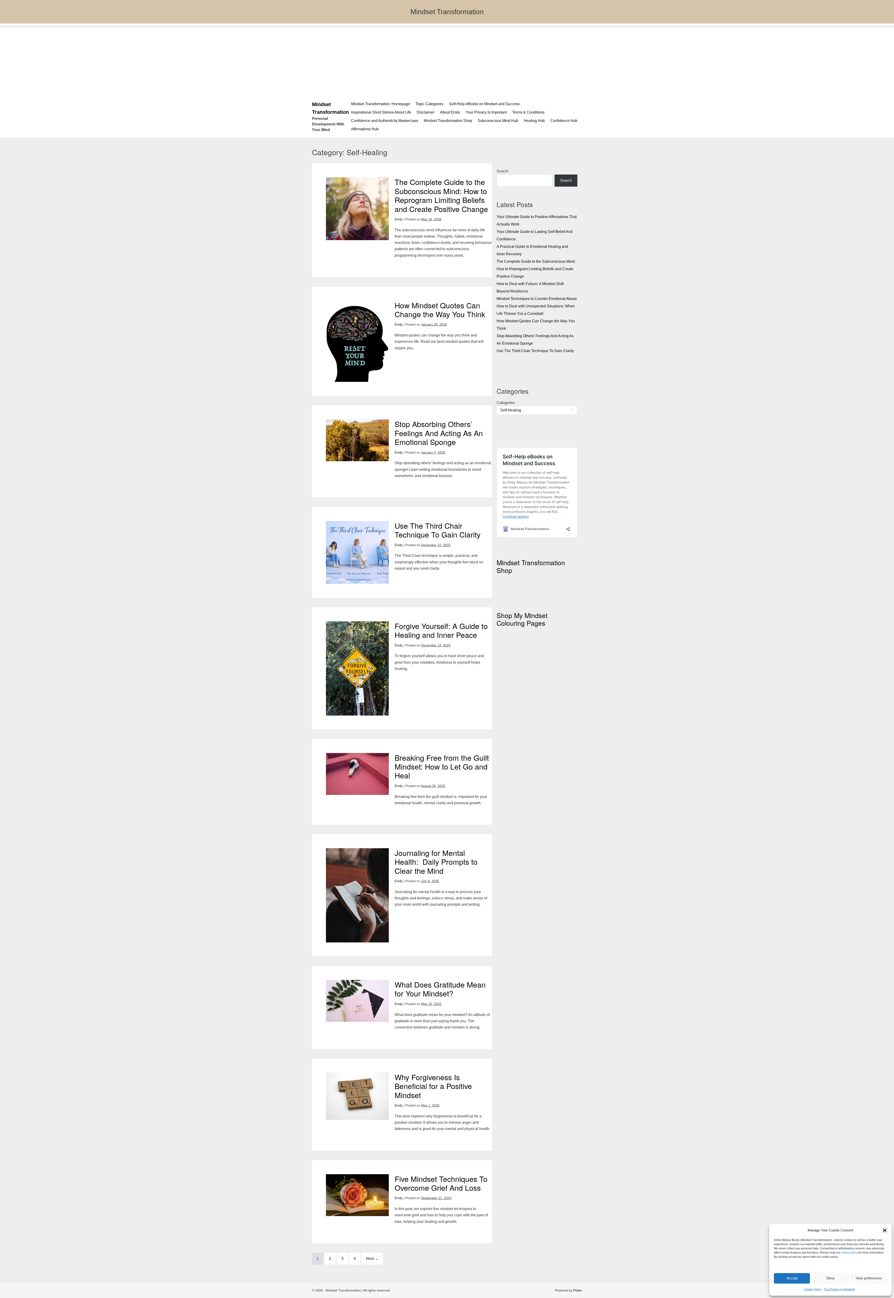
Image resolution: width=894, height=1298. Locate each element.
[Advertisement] (447, 60)
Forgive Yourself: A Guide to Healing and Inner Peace (441, 630)
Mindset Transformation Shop (448, 121)
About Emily (450, 112)
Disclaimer (425, 112)
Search (502, 171)
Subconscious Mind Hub (498, 121)
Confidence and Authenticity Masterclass (384, 121)
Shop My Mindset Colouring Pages (522, 619)
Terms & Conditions (528, 112)
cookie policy (849, 1252)
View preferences (869, 1278)
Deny (830, 1278)
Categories (506, 403)
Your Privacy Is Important (839, 1289)
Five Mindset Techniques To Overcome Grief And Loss (441, 1183)
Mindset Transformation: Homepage (380, 104)
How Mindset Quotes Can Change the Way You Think (440, 309)
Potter (577, 1290)
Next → (372, 1259)
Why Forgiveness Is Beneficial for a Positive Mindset (433, 1086)
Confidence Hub (563, 121)
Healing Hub (534, 121)
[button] (884, 1230)
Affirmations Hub (365, 129)
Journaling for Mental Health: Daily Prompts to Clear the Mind (436, 861)
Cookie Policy (812, 1289)
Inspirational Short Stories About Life (381, 112)
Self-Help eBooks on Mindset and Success (484, 104)
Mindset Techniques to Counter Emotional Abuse (537, 299)
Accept (792, 1278)
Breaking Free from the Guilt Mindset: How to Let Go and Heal (442, 766)
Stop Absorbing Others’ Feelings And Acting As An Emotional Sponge (439, 432)
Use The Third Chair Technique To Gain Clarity (438, 530)
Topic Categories (430, 104)
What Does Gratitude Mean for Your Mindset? (440, 989)
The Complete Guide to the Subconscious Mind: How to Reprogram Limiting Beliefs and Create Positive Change (441, 195)
